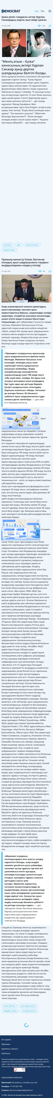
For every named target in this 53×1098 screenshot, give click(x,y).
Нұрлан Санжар (9, 250)
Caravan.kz (39, 322)
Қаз (36, 11)
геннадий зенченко (29, 1011)
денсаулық (7, 245)
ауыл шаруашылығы (28, 1006)
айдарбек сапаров (10, 1011)
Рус (42, 11)
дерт (18, 245)
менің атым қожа (32, 245)
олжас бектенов (9, 1006)
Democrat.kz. (11, 1081)
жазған (16, 1087)
